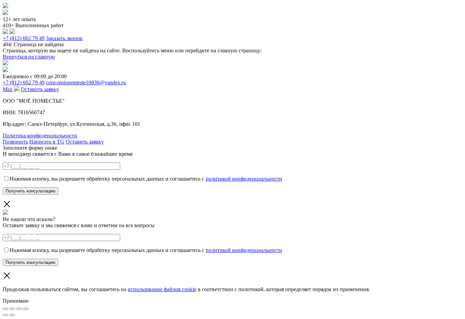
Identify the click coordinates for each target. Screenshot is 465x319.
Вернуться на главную (29, 57)
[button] (232, 301)
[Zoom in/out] (26, 309)
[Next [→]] (12, 315)
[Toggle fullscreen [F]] (19, 309)
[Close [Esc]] (5, 309)
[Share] (12, 309)
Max (8, 89)
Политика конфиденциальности (40, 135)
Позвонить (15, 142)
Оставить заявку (40, 89)
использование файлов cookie (162, 289)
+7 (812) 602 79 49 (24, 38)
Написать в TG (46, 142)
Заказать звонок (64, 38)
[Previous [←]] (5, 315)
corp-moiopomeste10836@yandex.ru (86, 82)
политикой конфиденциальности (244, 179)
